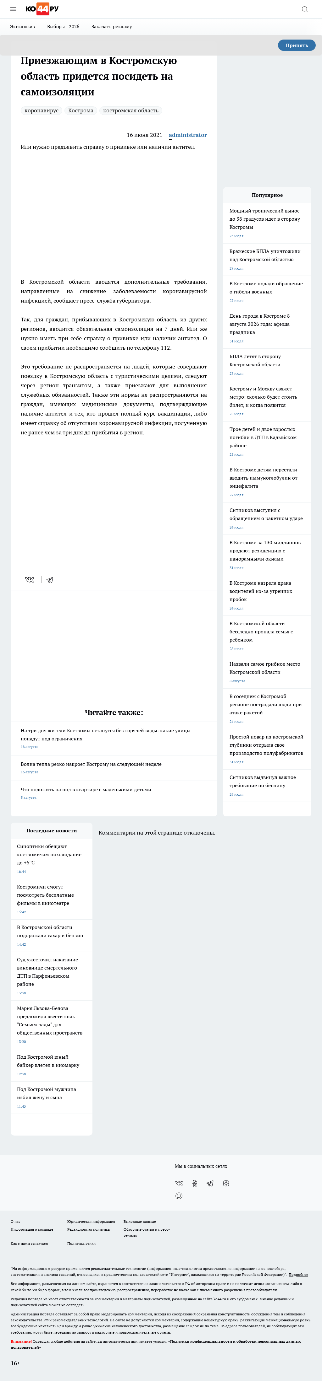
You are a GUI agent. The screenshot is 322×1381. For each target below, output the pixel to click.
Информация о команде (32, 1229)
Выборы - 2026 (63, 27)
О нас (15, 1221)
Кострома (80, 110)
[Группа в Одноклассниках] (195, 1183)
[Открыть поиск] (304, 9)
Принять (297, 45)
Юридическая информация (91, 1221)
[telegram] (52, 579)
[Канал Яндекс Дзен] (226, 1183)
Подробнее (298, 1274)
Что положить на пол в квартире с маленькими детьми (86, 793)
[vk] (30, 579)
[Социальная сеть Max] (179, 1196)
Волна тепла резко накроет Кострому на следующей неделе (91, 767)
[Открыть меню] (13, 9)
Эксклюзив (22, 27)
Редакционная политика (88, 1229)
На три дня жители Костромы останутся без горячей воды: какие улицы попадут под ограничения (106, 738)
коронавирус (41, 110)
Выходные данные (140, 1221)
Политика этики (81, 1243)
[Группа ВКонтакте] (179, 1183)
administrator (188, 134)
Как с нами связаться (29, 1243)
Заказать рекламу (112, 27)
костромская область (130, 110)
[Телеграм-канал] (210, 1183)
